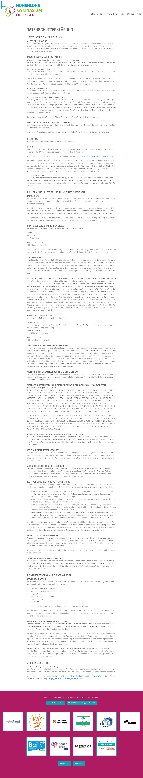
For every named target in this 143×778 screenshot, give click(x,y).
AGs (122, 14)
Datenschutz (64, 763)
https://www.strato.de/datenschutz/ (100, 156)
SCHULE (130, 14)
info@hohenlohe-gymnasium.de (82, 703)
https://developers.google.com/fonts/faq (86, 676)
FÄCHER (100, 14)
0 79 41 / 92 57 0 (56, 703)
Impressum (79, 763)
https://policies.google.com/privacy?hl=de (65, 679)
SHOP (139, 14)
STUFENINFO (112, 14)
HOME (92, 14)
